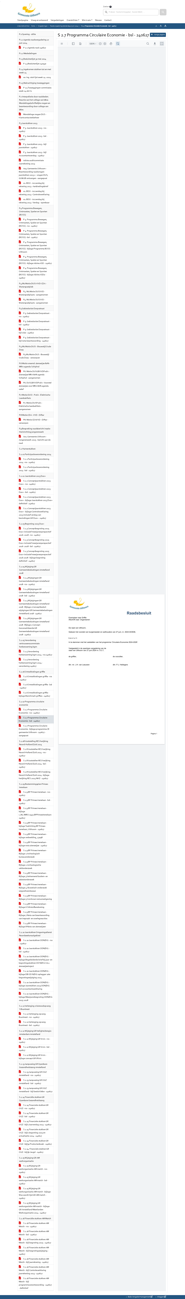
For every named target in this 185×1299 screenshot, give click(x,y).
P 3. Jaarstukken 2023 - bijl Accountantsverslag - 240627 (32, 154)
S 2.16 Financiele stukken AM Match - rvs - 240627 (34, 1225)
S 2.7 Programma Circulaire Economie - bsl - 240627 (33, 719)
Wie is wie (86, 20)
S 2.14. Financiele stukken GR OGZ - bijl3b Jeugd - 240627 (34, 1150)
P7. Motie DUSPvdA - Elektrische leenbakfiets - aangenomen (30, 406)
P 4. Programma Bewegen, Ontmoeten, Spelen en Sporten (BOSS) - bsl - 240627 (33, 234)
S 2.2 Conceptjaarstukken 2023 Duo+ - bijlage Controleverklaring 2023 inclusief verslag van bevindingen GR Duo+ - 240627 (35, 513)
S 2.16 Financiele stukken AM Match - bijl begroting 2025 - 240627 (35, 1241)
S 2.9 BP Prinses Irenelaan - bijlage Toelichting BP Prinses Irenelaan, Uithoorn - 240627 (33, 826)
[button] (163, 12)
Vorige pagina (159, 35)
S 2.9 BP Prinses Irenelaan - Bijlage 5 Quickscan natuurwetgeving (35, 897)
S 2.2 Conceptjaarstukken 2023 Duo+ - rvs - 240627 (35, 482)
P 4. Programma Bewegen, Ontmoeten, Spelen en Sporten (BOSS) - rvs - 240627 (33, 223)
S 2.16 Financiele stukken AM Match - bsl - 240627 (34, 1233)
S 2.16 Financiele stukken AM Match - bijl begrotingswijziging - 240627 (34, 1251)
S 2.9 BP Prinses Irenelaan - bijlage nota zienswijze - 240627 (33, 844)
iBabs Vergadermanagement (139, 1297)
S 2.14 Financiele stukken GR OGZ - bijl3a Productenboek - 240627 (35, 1142)
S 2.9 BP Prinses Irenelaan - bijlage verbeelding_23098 (33, 836)
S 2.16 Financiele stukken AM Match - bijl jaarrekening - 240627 (34, 1260)
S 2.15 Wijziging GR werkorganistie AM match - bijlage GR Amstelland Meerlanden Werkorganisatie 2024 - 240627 (34, 1208)
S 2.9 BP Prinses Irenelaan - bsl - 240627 (35, 802)
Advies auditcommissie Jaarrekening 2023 (31, 162)
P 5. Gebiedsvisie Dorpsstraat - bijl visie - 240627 (34, 331)
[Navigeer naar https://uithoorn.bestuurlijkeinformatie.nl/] (28, 10)
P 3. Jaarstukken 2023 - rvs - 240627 (33, 129)
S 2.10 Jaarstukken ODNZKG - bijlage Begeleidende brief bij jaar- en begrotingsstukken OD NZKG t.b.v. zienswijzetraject (35, 961)
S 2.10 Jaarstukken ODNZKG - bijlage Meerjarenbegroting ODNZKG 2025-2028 (35, 997)
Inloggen (160, 1297)
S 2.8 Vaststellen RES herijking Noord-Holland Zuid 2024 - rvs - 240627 (34, 752)
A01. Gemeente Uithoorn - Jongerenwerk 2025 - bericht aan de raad (35, 440)
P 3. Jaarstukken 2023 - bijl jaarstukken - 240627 (32, 146)
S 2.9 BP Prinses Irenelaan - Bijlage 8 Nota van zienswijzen (33, 925)
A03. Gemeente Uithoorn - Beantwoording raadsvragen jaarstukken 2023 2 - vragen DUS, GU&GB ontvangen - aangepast (33, 173)
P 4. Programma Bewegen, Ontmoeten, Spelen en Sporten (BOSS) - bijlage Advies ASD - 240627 (35, 260)
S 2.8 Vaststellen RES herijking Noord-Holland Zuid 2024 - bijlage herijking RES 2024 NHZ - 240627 (34, 775)
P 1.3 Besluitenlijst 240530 (34, 64)
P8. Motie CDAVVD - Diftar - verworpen (33, 421)
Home (33, 26)
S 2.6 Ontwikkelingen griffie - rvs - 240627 (35, 678)
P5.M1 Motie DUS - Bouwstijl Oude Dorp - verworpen (34, 356)
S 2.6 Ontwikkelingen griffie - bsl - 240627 (35, 686)
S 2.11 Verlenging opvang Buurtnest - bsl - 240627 (32, 1023)
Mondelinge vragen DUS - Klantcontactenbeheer (32, 116)
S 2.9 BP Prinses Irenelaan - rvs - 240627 (35, 793)
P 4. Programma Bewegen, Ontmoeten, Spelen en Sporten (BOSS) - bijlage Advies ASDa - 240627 (33, 273)
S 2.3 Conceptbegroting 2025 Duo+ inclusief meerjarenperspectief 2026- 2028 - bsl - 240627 (35, 543)
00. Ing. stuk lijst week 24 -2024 (37, 77)
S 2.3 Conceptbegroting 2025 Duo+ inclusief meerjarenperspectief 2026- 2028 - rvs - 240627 (35, 532)
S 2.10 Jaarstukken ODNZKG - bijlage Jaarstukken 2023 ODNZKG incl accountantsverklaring (34, 985)
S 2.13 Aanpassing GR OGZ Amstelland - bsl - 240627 (33, 1082)
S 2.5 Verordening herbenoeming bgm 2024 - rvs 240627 (35, 653)
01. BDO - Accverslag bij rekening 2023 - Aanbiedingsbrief (33, 185)
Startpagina (22, 20)
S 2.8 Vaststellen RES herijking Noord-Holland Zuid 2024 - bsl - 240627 (34, 764)
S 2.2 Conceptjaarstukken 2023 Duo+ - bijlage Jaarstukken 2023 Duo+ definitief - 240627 (35, 500)
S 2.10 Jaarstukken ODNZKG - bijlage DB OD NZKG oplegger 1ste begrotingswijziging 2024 (34, 974)
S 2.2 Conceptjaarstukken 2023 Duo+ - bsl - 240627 (35, 490)
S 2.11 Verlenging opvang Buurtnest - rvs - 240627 (32, 1015)
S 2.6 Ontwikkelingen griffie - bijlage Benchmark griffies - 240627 (34, 694)
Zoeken (106, 7)
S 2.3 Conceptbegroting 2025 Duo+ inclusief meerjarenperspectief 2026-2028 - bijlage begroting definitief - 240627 (35, 556)
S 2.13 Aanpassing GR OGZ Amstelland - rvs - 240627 (33, 1073)
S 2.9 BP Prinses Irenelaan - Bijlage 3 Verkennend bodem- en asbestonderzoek (33, 876)
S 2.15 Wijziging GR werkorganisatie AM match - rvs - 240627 (33, 1169)
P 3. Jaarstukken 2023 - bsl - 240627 (33, 138)
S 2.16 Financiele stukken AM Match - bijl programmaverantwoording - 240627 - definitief (35, 1283)
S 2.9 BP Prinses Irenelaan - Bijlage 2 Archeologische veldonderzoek (33, 865)
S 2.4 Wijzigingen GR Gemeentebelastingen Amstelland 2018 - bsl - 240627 (34, 592)
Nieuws (98, 20)
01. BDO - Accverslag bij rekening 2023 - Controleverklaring (34, 193)
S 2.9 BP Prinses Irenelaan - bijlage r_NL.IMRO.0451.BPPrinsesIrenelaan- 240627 (35, 813)
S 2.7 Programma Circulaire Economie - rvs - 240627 (33, 711)
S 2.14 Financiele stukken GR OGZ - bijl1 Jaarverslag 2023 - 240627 (35, 1123)
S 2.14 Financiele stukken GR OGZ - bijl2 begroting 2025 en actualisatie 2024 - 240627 (33, 1132)
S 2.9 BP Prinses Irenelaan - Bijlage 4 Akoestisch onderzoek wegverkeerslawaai (33, 887)
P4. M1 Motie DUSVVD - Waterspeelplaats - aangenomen (33, 293)
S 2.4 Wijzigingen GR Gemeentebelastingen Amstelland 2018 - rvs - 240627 (34, 581)
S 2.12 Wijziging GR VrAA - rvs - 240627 (34, 1040)
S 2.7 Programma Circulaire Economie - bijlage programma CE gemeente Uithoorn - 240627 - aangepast (34, 731)
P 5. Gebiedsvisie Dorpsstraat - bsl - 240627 (34, 323)
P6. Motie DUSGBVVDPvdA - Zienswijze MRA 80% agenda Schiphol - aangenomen (34, 374)
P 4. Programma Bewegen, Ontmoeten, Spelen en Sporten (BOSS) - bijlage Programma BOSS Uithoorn (34, 247)
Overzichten (72, 20)
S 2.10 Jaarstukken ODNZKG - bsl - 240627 (34, 950)
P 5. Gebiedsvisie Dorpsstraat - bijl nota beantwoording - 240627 (34, 339)
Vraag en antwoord (39, 20)
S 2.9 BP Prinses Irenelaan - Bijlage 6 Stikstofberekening (33, 905)
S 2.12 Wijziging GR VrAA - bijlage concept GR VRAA (32, 1057)
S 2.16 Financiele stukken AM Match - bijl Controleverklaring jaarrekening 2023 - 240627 (34, 1270)
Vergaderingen (57, 20)
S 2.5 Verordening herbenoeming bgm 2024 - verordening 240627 (31, 663)
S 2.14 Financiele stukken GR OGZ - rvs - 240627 (33, 1107)
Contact (107, 20)
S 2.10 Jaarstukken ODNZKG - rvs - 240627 (35, 942)
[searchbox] (131, 12)
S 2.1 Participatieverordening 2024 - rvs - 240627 (34, 460)
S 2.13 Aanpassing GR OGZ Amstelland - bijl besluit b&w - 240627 (35, 1090)
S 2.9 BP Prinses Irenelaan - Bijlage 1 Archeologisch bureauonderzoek (33, 853)
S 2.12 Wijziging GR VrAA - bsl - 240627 (34, 1048)
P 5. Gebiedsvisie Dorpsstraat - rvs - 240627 (34, 315)
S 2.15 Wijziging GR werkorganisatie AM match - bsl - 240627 (33, 1180)
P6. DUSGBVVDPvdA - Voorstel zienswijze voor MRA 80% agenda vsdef (35, 386)
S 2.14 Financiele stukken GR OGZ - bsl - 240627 (33, 1115)
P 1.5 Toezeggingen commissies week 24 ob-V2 (35, 89)
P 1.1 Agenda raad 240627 (34, 48)
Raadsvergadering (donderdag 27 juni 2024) (64, 26)
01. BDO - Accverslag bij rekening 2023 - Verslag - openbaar (34, 201)
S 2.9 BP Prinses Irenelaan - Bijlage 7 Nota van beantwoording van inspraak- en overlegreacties (34, 915)
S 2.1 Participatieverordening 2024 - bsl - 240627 (34, 469)
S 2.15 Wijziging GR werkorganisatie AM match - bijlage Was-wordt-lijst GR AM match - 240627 (35, 1193)
